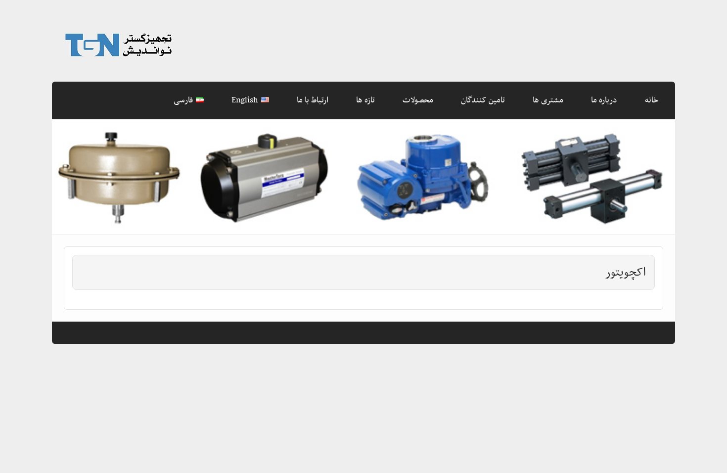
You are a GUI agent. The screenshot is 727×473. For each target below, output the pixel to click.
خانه (651, 100)
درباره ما (604, 100)
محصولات (418, 100)
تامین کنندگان (483, 100)
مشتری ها (548, 100)
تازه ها (365, 100)
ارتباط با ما (312, 100)
